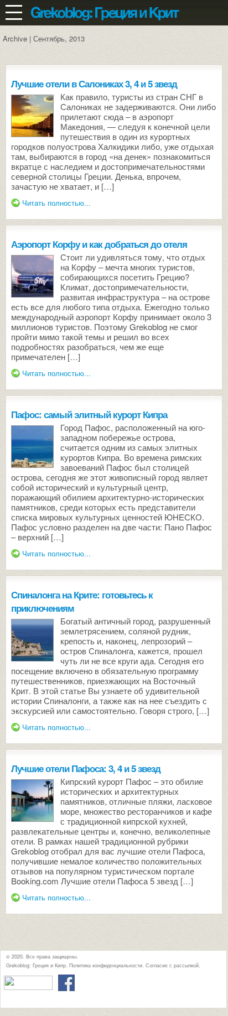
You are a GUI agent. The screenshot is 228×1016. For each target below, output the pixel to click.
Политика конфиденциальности (105, 965)
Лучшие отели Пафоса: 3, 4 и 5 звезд (85, 768)
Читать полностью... (56, 202)
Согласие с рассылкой (172, 965)
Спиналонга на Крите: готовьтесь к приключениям (82, 601)
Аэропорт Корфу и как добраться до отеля (99, 244)
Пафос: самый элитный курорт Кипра (89, 414)
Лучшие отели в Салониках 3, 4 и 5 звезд (94, 83)
